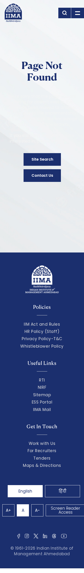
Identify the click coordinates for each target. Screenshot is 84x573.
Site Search (42, 159)
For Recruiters (42, 451)
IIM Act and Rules (42, 324)
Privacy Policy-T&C (42, 339)
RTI (42, 380)
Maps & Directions (42, 465)
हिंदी (62, 491)
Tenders (42, 458)
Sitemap (42, 395)
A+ (8, 510)
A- (37, 510)
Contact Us (42, 175)
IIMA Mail (42, 409)
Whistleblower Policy (42, 346)
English (25, 491)
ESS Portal (42, 402)
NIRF (42, 387)
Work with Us (42, 443)
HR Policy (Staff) (41, 331)
